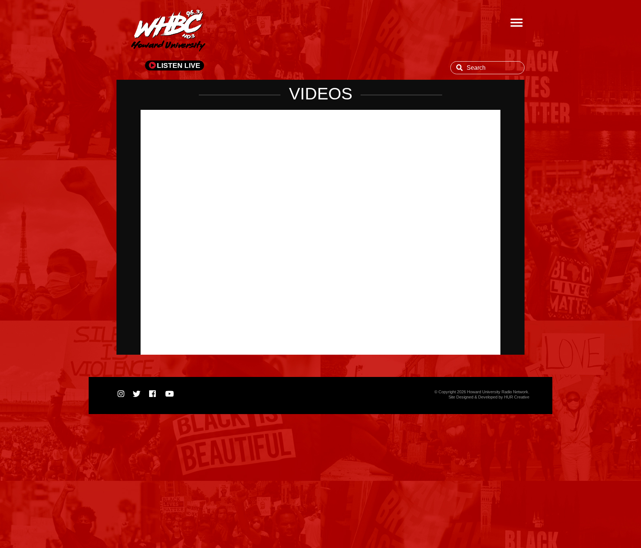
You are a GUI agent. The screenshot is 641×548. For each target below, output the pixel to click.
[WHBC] (168, 31)
